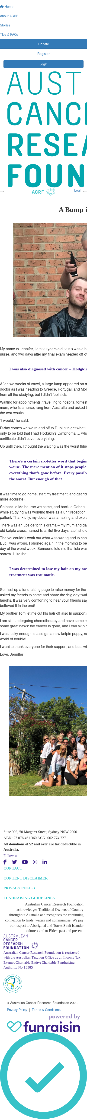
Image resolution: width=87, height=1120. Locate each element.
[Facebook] (5, 862)
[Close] (85, 191)
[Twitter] (14, 862)
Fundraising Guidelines (29, 898)
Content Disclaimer (25, 878)
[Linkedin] (44, 862)
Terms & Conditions (46, 1009)
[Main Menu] (2, 191)
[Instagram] (35, 862)
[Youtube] (25, 862)
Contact (12, 868)
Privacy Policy (19, 888)
